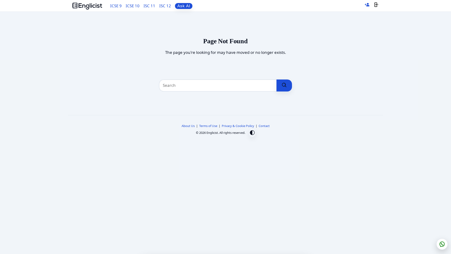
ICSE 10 (133, 5)
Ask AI (183, 6)
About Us (188, 126)
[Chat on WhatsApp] (442, 244)
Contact (264, 126)
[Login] (376, 5)
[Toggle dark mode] (252, 133)
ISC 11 (149, 5)
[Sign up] (367, 5)
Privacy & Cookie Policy (238, 126)
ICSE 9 (116, 5)
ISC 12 (165, 5)
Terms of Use (208, 126)
